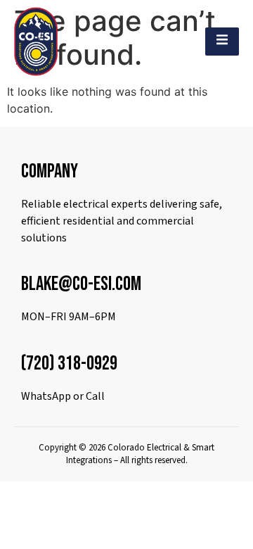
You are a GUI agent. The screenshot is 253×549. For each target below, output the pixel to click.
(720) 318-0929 (69, 363)
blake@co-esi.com (81, 284)
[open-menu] (222, 41)
